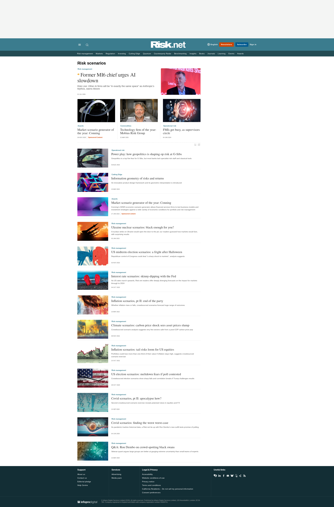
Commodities (125, 126)
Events (231, 54)
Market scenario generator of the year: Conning (95, 131)
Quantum (147, 54)
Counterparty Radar (162, 54)
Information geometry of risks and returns (137, 178)
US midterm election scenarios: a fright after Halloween (146, 252)
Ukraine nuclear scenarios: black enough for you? (142, 227)
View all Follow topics (215, 475)
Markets (99, 54)
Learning (221, 54)
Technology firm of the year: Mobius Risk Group (138, 131)
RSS (244, 475)
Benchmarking (180, 54)
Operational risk (169, 126)
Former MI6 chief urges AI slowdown (106, 77)
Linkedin (219, 475)
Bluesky (232, 475)
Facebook (223, 475)
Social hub (240, 475)
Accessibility (147, 474)
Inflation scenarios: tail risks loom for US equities (142, 349)
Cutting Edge (134, 54)
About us (81, 474)
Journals (211, 54)
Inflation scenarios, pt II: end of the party (137, 300)
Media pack (117, 478)
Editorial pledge (84, 482)
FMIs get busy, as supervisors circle (181, 131)
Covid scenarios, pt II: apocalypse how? (136, 398)
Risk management (85, 54)
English (214, 44)
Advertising (116, 474)
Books (202, 54)
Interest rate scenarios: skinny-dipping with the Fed (143, 276)
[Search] (87, 45)
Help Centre (82, 485)
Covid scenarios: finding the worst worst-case (139, 422)
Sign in (253, 44)
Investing (122, 54)
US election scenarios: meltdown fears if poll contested (146, 374)
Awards (240, 54)
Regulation (110, 54)
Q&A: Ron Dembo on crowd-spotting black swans (143, 447)
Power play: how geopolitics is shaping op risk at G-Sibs (146, 154)
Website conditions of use (153, 478)
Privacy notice (148, 482)
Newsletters (226, 44)
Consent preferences (151, 492)
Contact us (82, 478)
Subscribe (242, 44)
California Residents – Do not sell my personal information (167, 489)
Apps (236, 475)
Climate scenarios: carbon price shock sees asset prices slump (150, 325)
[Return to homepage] (168, 47)
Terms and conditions (151, 485)
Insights (193, 54)
